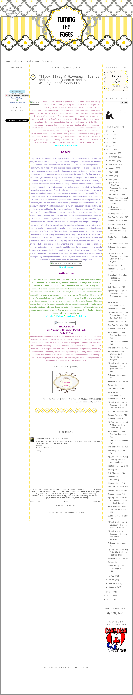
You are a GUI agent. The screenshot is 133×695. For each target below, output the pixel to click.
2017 (109, 139)
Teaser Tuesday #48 (117, 221)
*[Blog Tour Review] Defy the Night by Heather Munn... (118, 552)
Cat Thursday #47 (116, 389)
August (112, 168)
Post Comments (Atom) (73, 513)
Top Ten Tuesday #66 (118, 325)
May (111, 180)
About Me (18, 61)
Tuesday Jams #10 (116, 494)
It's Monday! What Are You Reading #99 (117, 335)
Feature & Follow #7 (118, 559)
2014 (109, 150)
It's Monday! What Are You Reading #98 (117, 434)
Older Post (97, 502)
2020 (109, 131)
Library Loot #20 (116, 309)
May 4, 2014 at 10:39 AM (56, 438)
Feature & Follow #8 (118, 466)
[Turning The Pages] (17, 101)
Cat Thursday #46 (116, 473)
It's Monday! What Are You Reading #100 (117, 231)
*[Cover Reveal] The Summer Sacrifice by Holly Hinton (118, 315)
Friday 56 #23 (115, 385)
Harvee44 (40, 438)
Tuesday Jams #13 (116, 224)
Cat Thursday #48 (116, 287)
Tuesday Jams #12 (116, 329)
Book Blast (87, 402)
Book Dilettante (44, 448)
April (112, 576)
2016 (109, 142)
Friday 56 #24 (115, 265)
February (113, 584)
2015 (109, 146)
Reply (38, 451)
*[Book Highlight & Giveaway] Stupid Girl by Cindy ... (118, 405)
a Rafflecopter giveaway (66, 367)
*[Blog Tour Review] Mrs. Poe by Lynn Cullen (118, 201)
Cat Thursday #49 (116, 194)
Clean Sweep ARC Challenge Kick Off (116, 568)
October (113, 161)
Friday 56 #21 (115, 562)
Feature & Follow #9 (118, 382)
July (111, 172)
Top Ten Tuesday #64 (118, 487)
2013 (109, 592)
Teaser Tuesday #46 (117, 415)
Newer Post (35, 502)
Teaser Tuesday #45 (117, 490)
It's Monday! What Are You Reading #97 (117, 509)
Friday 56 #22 (115, 470)
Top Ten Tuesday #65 (118, 411)
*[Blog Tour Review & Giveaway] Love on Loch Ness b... (118, 500)
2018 (109, 135)
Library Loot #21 (116, 214)
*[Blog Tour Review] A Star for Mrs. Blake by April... (118, 425)
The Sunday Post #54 (118, 447)
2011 (109, 599)
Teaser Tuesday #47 (117, 322)
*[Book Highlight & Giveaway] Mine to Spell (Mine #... (118, 525)
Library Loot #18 (116, 483)
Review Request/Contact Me (40, 61)
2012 (109, 596)
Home (8, 61)
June (111, 176)
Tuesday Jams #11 (116, 419)
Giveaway (97, 402)
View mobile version (66, 506)
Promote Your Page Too (17, 102)
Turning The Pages (66, 27)
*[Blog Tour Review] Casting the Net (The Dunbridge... (118, 459)
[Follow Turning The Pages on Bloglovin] (17, 93)
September (114, 164)
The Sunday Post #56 (118, 243)
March (112, 580)
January (113, 587)
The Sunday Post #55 (118, 348)
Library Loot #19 (116, 399)
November (113, 157)
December (113, 153)
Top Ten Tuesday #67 (118, 217)
